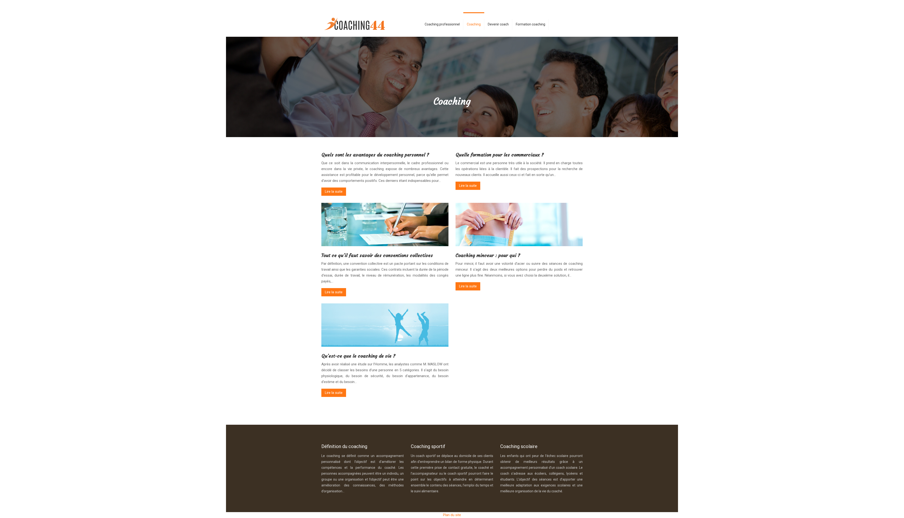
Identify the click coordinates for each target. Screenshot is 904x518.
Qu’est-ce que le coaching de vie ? (358, 356)
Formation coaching (530, 24)
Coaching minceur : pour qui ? (488, 255)
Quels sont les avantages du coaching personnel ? (375, 155)
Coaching (474, 24)
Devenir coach (498, 24)
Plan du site (452, 515)
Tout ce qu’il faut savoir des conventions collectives (377, 255)
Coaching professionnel (442, 24)
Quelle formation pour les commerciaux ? (500, 155)
